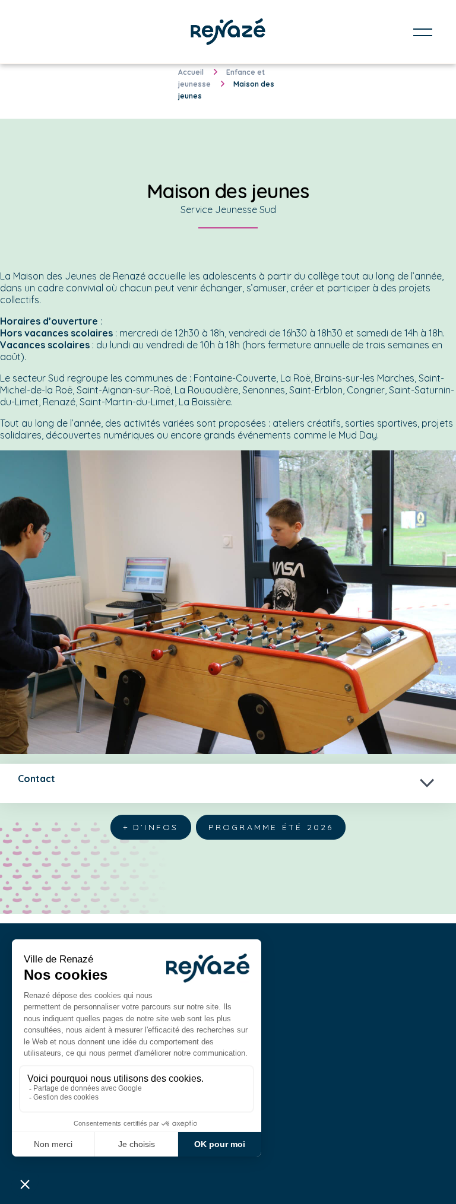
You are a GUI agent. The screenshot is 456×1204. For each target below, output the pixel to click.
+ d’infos (151, 827)
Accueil (191, 72)
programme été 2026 (271, 827)
